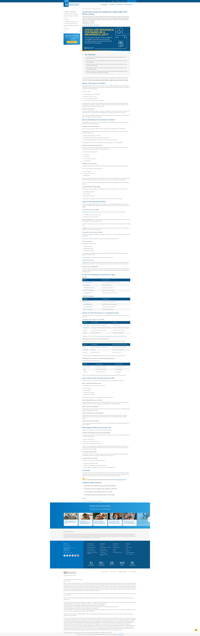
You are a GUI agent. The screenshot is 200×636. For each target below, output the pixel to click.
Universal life (84, 262)
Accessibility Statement (122, 571)
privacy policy (116, 634)
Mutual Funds (115, 545)
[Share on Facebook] (94, 25)
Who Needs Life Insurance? (95, 508)
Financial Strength (129, 547)
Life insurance (85, 85)
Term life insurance (85, 212)
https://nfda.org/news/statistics (96, 501)
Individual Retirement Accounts (105, 547)
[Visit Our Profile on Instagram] (70, 556)
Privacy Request (105, 571)
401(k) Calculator (103, 552)
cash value (98, 165)
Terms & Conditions (132, 571)
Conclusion (66, 28)
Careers (127, 549)
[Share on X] (92, 25)
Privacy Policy (113, 571)
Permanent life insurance (87, 234)
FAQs (65, 30)
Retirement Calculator (104, 550)
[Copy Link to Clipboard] (87, 25)
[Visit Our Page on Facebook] (64, 556)
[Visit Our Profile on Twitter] (67, 556)
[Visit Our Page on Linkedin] (73, 556)
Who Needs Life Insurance (96, 8)
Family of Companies (129, 554)
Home (83, 8)
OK (121, 634)
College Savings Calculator (117, 552)
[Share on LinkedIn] (96, 25)
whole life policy (86, 243)
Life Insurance (88, 8)
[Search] (134, 4)
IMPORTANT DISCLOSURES (68, 531)
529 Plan (114, 549)
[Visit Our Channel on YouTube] (78, 556)
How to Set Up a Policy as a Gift (70, 23)
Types (65, 17)
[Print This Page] (91, 25)
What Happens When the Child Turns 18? (71, 26)
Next (148, 519)
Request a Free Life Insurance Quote (118, 479)
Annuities (101, 545)
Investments (115, 543)
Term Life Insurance (90, 549)
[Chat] (196, 630)
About (127, 545)
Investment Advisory (116, 547)
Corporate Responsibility (130, 552)
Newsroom (127, 550)
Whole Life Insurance (90, 545)
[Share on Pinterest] (98, 25)
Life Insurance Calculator (105, 508)
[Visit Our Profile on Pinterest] (75, 556)
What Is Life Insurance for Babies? (71, 13)
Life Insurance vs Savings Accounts (71, 21)
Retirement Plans (103, 549)
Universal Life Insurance (91, 547)
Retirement (102, 543)
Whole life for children (86, 257)
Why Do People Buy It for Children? (71, 15)
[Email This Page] (89, 25)
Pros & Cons (66, 19)
